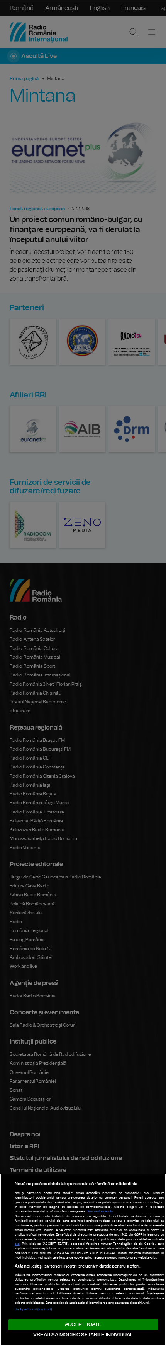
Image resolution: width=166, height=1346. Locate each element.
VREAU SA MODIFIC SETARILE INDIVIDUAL (83, 1335)
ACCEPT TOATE (83, 1324)
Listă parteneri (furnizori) (33, 1309)
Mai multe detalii (100, 1211)
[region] (83, 1260)
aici (17, 1244)
